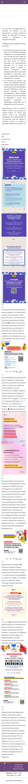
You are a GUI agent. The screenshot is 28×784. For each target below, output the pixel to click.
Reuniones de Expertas (14, 80)
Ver (3, 307)
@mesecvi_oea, (13, 741)
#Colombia (5, 622)
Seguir (4, 147)
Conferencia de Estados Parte (14, 50)
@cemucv (21, 741)
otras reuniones (19, 110)
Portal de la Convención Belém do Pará (18, 767)
